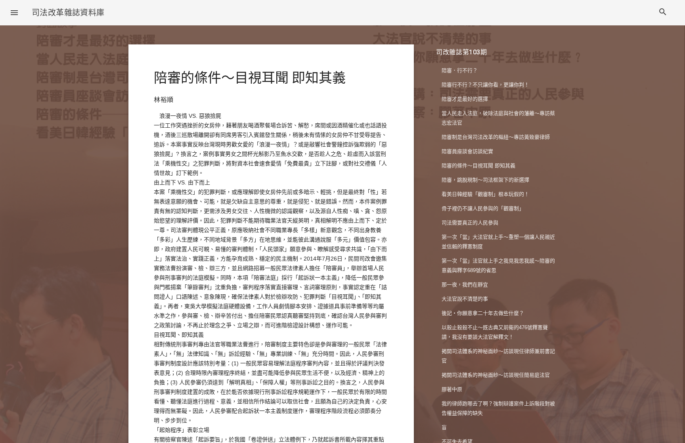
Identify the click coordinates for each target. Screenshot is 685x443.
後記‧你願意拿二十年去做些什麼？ (483, 313)
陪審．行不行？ (460, 70)
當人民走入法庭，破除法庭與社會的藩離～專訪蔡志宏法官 (498, 118)
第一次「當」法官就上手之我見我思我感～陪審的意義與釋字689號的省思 (498, 265)
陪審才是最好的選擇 (465, 99)
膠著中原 (452, 389)
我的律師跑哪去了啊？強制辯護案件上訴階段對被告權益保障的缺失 (498, 408)
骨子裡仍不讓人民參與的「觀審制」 (483, 208)
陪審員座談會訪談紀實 (467, 151)
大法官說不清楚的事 (465, 299)
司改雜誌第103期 (461, 52)
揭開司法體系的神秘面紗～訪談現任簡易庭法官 (496, 375)
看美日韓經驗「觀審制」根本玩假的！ (485, 194)
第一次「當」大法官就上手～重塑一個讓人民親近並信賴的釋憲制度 (498, 241)
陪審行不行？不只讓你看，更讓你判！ (485, 85)
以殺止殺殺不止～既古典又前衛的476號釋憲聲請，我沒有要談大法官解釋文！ (495, 332)
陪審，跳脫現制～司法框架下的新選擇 (485, 180)
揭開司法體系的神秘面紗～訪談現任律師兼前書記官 (498, 356)
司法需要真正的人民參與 (470, 223)
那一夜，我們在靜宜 (465, 285)
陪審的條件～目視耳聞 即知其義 (478, 166)
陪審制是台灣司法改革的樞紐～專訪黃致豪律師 (496, 137)
